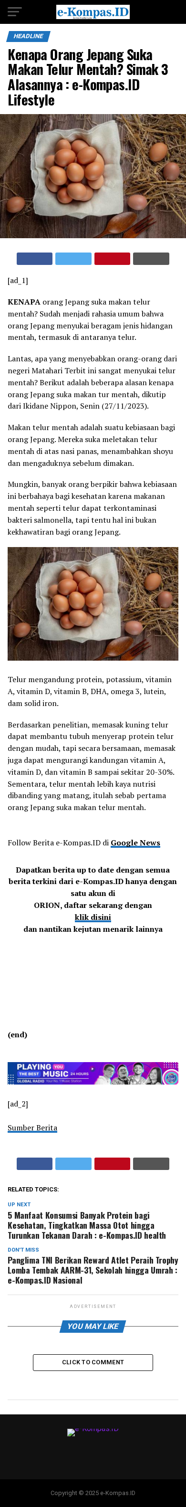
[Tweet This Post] (73, 259)
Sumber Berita (32, 1127)
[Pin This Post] (112, 259)
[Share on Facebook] (35, 259)
